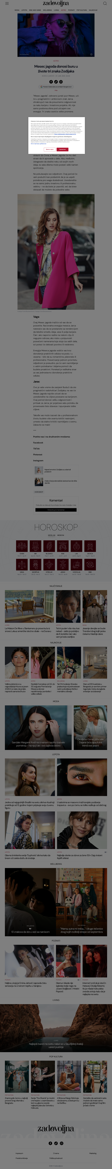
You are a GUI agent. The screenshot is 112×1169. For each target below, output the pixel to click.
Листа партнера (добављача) (38, 143)
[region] (56, 135)
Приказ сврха (50, 149)
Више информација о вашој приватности (65, 134)
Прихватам (62, 149)
